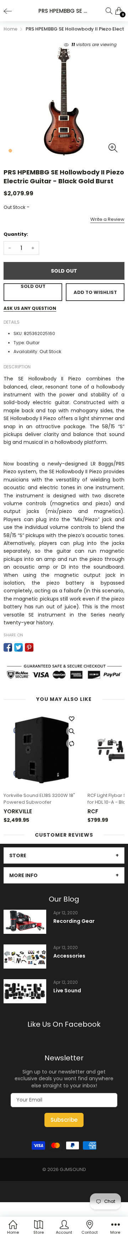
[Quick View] (71, 731)
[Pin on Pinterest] (29, 647)
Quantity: (16, 234)
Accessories (69, 956)
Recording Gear (74, 921)
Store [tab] (17, 855)
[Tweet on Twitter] (18, 647)
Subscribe (64, 1119)
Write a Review (107, 219)
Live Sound (67, 990)
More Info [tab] (23, 875)
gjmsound (73, 1169)
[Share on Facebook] (8, 647)
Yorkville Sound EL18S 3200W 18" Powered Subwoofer (39, 798)
